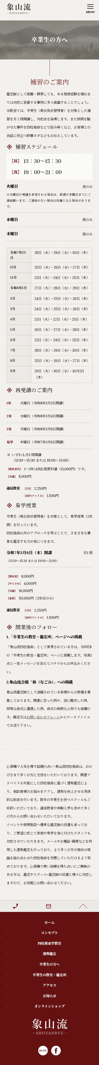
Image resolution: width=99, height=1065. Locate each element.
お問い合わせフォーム (43, 717)
